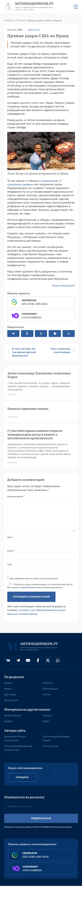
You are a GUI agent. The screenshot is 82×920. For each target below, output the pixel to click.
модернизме (50, 180)
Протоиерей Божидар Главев (56, 738)
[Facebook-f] (38, 660)
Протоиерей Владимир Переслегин (18, 748)
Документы (11, 700)
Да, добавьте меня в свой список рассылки (34, 578)
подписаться (28, 587)
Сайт (9, 564)
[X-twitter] (48, 660)
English (8, 721)
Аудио (8, 682)
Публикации (50, 688)
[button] (13, 333)
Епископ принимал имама (27, 408)
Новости (48, 682)
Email (11, 551)
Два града (10, 694)
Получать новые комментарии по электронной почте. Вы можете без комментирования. (40, 586)
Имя (10, 537)
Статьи (21, 20)
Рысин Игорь (51, 746)
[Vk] (8, 660)
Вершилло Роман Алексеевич (15, 738)
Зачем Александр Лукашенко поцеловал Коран (39, 375)
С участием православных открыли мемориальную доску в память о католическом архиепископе (34, 434)
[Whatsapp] (58, 660)
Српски (47, 715)
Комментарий (15, 497)
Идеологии (34, 29)
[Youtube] (28, 660)
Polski (46, 721)
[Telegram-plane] (18, 660)
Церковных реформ (20, 184)
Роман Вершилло (63, 285)
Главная (9, 20)
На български (12, 715)
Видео (8, 688)
